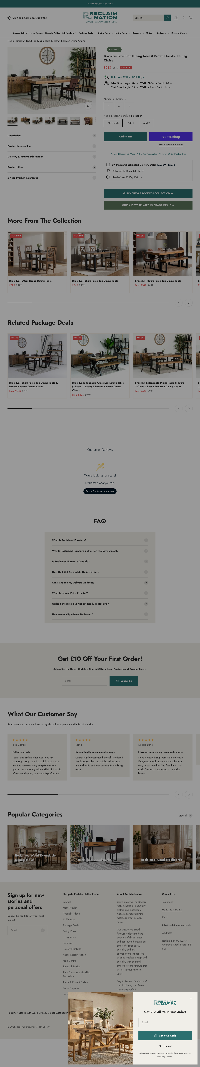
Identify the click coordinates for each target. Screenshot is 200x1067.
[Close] (191, 998)
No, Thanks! (165, 1046)
